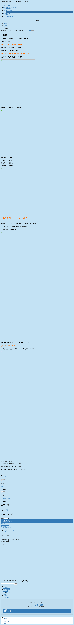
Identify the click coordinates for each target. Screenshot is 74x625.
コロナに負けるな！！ (5, 498)
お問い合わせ (6, 597)
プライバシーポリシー (9, 530)
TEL (4, 623)
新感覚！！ (3, 486)
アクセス (5, 620)
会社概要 (8, 11)
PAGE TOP (71, 604)
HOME (5, 618)
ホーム (5, 586)
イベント (5, 510)
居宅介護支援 (6, 589)
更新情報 (5, 595)
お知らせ (31, 30)
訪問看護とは (6, 588)
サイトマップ (6, 531)
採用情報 (5, 594)
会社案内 (5, 591)
